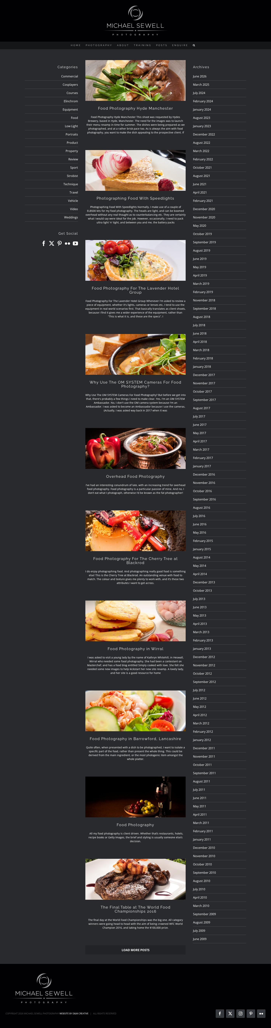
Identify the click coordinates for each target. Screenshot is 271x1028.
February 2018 (203, 358)
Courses (72, 93)
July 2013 (199, 599)
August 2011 (201, 781)
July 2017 (199, 416)
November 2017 (204, 383)
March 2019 (201, 284)
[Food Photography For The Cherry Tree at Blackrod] (135, 530)
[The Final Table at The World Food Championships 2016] (135, 879)
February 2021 (203, 201)
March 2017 (201, 450)
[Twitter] (51, 243)
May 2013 (199, 615)
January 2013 (202, 649)
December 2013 (204, 582)
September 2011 (204, 773)
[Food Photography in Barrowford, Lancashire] (135, 710)
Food (74, 118)
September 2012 (204, 682)
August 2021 (201, 176)
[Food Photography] (135, 797)
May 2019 (199, 267)
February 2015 (203, 541)
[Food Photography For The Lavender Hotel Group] (135, 260)
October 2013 (202, 591)
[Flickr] (67, 243)
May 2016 (199, 532)
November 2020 (204, 217)
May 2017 (199, 433)
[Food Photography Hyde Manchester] (135, 80)
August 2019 (201, 250)
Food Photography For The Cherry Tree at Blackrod (135, 560)
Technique (70, 184)
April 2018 (200, 342)
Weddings (71, 217)
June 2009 (199, 939)
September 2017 (204, 400)
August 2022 (201, 143)
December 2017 (204, 375)
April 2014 (200, 574)
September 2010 (204, 873)
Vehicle (73, 201)
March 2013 (201, 632)
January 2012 (202, 740)
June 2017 (199, 425)
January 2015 (202, 549)
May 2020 (199, 226)
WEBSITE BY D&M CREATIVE (74, 1013)
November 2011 (204, 756)
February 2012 (203, 732)
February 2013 (203, 640)
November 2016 (204, 483)
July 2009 (199, 931)
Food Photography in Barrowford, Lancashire (135, 739)
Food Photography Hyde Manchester (135, 108)
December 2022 (204, 134)
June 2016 (199, 524)
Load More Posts (136, 950)
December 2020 (204, 209)
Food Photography (135, 825)
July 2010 (199, 889)
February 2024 (203, 101)
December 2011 (204, 748)
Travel (74, 192)
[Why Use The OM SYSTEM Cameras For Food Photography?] (135, 354)
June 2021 (199, 184)
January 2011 (202, 839)
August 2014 (201, 557)
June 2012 (199, 698)
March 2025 (201, 85)
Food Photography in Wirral (136, 649)
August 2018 (201, 317)
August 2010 (201, 881)
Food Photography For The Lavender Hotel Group (135, 290)
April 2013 (200, 624)
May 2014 (199, 566)
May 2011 (199, 806)
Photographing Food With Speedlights (135, 198)
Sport (74, 168)
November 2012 (204, 665)
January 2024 (202, 109)
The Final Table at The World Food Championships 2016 (136, 909)
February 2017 (203, 458)
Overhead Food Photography (135, 476)
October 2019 (202, 234)
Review (73, 159)
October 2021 (202, 168)
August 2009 (201, 922)
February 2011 (203, 831)
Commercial (69, 76)
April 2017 (200, 441)
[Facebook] (43, 243)
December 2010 (204, 848)
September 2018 (204, 309)
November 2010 (204, 856)
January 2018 (202, 367)
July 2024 (199, 93)
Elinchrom (71, 101)
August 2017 (201, 408)
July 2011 (199, 790)
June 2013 (199, 607)
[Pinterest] (59, 243)
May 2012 (199, 707)
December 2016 (204, 474)
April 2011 (200, 815)
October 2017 (202, 391)
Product (72, 143)
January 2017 (202, 466)
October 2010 (202, 864)
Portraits (72, 134)
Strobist (72, 176)
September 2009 (204, 914)
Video (74, 209)
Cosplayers (70, 85)
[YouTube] (75, 243)
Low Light (71, 126)
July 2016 (199, 516)
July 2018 (199, 325)
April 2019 (200, 275)
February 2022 (203, 159)
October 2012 (202, 674)
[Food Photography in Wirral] (135, 621)
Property (72, 151)
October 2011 (202, 765)
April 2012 (200, 715)
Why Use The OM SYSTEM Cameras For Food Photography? (135, 384)
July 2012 (199, 690)
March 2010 (201, 906)
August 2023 (201, 118)
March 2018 (201, 350)
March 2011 (201, 823)
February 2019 (203, 292)
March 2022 (201, 151)
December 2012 (204, 657)
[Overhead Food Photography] (135, 448)
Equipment (70, 109)
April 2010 (200, 897)
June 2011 (199, 798)
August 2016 (201, 508)
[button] (194, 45)
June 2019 (199, 259)
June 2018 (199, 333)
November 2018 (204, 300)
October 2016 (202, 491)
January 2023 (202, 126)
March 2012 (201, 723)
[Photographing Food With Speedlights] (135, 170)
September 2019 (204, 242)
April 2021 (200, 192)
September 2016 (204, 499)
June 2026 (199, 76)
